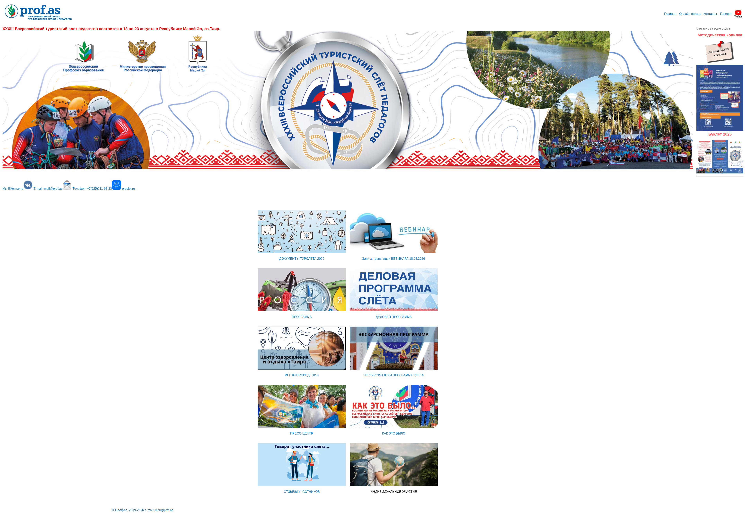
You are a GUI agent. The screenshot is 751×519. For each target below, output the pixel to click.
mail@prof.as (164, 510)
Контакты (710, 13)
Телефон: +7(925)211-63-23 (92, 188)
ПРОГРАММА (302, 317)
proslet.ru (128, 188)
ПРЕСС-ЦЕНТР (301, 433)
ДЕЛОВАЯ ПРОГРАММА (394, 317)
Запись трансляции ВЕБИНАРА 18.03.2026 (393, 258)
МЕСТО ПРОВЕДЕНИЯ (302, 375)
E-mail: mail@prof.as (47, 188)
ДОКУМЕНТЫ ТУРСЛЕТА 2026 (301, 258)
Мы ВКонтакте (13, 188)
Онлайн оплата (690, 13)
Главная (670, 13)
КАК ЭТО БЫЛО (393, 433)
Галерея (726, 13)
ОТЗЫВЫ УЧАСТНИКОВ (302, 491)
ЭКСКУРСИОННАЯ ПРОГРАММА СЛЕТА (393, 375)
